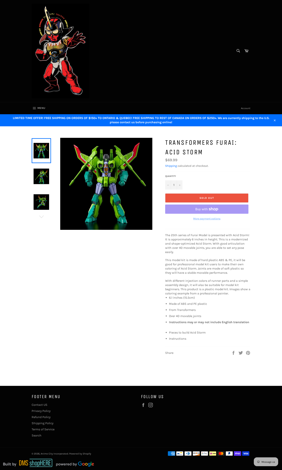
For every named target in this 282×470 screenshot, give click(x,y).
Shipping (171, 166)
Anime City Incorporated (54, 453)
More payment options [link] (206, 218)
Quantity (170, 176)
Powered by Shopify (80, 453)
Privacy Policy (41, 411)
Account (245, 108)
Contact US (39, 405)
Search (36, 435)
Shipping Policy (42, 423)
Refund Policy (41, 417)
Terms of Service (43, 429)
